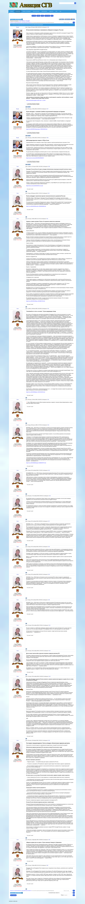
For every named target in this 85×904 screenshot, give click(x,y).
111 (47, 218)
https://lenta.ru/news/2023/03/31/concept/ (34, 185)
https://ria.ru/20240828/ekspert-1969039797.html (36, 462)
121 (49, 625)
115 (49, 470)
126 (47, 865)
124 (49, 740)
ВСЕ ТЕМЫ (34, 15)
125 (49, 839)
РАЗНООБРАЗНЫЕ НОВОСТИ (26, 22)
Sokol (20, 20)
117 (49, 521)
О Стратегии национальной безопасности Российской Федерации (43, 22)
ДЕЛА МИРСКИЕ (18, 22)
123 (49, 676)
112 (48, 308)
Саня (18, 166)
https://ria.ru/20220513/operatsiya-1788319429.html (36, 129)
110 (48, 193)
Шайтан (23, 20)
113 (48, 399)
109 (49, 166)
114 (48, 424)
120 (49, 599)
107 (47, 108)
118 (49, 546)
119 (49, 574)
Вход (52, 15)
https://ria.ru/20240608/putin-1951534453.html (35, 392)
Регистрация (47, 15)
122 (49, 650)
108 (47, 137)
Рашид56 (28, 20)
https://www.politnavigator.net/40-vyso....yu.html (35, 100)
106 (48, 27)
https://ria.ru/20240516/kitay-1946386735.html (35, 301)
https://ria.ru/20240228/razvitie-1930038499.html (36, 206)
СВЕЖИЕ (38, 15)
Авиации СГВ (12, 22)
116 (50, 495)
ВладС (17, 27)
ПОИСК (42, 15)
